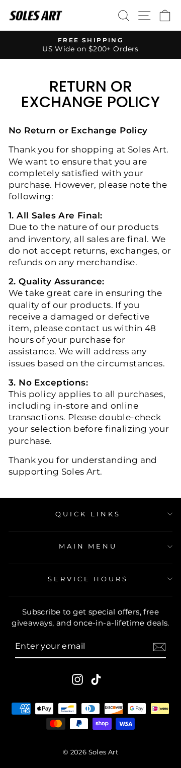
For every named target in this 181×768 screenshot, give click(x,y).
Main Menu (88, 546)
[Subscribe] (159, 647)
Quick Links (88, 514)
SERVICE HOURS (88, 579)
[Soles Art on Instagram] (77, 679)
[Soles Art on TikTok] (96, 679)
